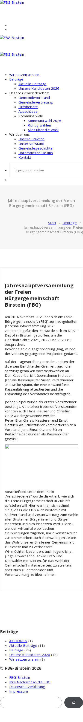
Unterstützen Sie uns (35, 152)
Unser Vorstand (31, 143)
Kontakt (24, 157)
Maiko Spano (14, 273)
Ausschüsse (28, 111)
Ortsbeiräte (28, 106)
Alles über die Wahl (43, 129)
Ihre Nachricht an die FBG (29, 682)
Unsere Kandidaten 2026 (38, 88)
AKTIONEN (18, 641)
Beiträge (16, 79)
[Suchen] (73, 702)
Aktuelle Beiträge (32, 83)
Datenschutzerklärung (27, 686)
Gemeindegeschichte (35, 148)
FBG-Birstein (19, 677)
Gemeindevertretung (35, 102)
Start (52, 222)
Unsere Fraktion (31, 139)
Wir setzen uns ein (24, 74)
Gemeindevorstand (34, 97)
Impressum (18, 691)
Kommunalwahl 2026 (44, 120)
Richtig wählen (39, 125)
